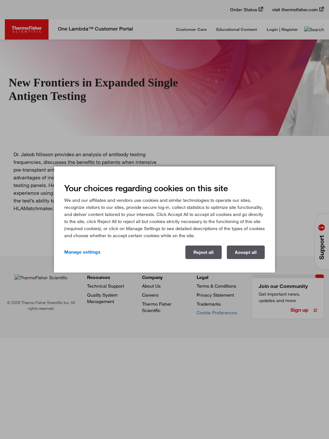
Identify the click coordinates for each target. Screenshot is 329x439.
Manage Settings (82, 252)
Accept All (246, 252)
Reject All (203, 252)
